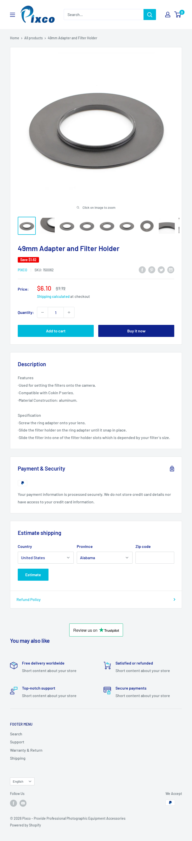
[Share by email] (170, 269)
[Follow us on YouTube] (23, 803)
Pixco (22, 270)
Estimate (33, 574)
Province (85, 546)
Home (14, 38)
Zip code (143, 546)
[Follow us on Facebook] (13, 803)
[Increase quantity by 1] (69, 312)
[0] (178, 15)
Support (17, 741)
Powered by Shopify (25, 825)
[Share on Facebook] (142, 269)
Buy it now (136, 330)
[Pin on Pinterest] (151, 269)
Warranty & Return (26, 750)
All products (33, 38)
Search (16, 733)
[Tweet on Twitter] (161, 269)
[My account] (167, 14)
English (18, 781)
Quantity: (26, 312)
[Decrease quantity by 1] (42, 312)
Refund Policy (28, 599)
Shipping (18, 758)
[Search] (150, 14)
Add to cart (56, 330)
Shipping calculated (53, 296)
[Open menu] (12, 15)
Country (25, 546)
